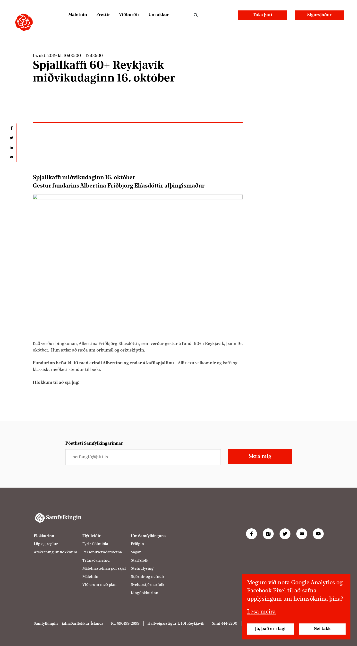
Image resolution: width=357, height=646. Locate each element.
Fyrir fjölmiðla (95, 544)
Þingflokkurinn (144, 593)
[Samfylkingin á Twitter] (285, 533)
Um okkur (158, 15)
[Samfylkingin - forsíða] (24, 22)
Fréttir (103, 15)
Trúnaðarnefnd (96, 561)
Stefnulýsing (142, 569)
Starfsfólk (139, 561)
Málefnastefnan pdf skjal (104, 569)
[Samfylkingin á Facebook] (251, 533)
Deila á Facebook (12, 128)
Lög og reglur (46, 544)
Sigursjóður (319, 15)
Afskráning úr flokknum (55, 552)
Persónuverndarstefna (102, 552)
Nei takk (322, 629)
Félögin (137, 544)
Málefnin (77, 15)
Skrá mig (260, 456)
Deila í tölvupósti (12, 157)
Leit (196, 15)
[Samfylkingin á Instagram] (268, 533)
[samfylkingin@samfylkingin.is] (301, 533)
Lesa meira (261, 612)
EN (226, 15)
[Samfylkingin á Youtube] (318, 533)
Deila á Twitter (12, 138)
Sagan (136, 552)
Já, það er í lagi (270, 629)
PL (213, 15)
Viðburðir (129, 15)
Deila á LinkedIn (12, 147)
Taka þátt (262, 15)
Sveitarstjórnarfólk (147, 585)
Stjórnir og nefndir (147, 577)
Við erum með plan (99, 585)
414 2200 (229, 624)
